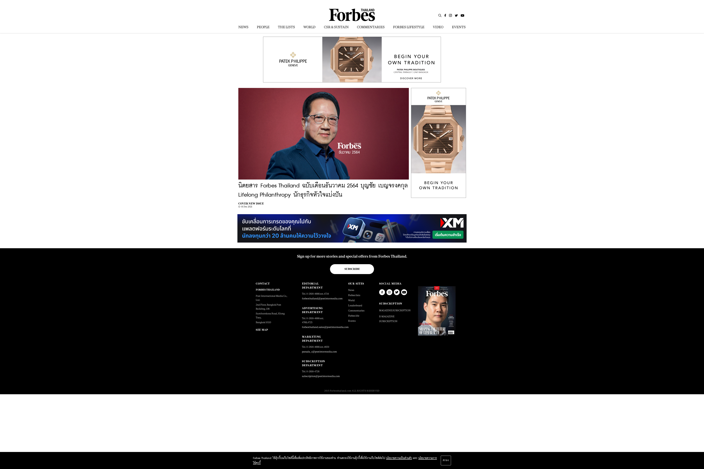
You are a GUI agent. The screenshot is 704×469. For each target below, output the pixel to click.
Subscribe (352, 268)
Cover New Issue (251, 203)
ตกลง (446, 460)
